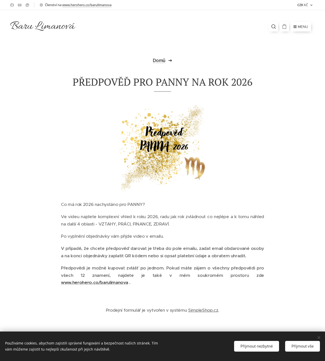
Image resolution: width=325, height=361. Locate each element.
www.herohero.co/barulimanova (86, 5)
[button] (273, 27)
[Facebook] (12, 5)
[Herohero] (27, 5)
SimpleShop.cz (203, 310)
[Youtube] (20, 5)
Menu (303, 26)
